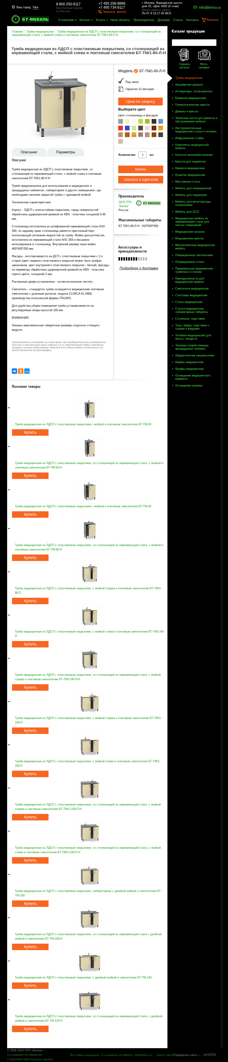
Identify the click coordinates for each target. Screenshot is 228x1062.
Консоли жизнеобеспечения (194, 154)
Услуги (100, 20)
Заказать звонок (114, 11)
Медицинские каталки (190, 231)
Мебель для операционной (193, 188)
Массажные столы (187, 181)
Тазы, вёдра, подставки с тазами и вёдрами (192, 327)
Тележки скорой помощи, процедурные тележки (192, 347)
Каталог (84, 20)
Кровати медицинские (190, 168)
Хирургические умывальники (194, 355)
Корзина (213, 19)
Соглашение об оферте (116, 1055)
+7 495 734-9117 (111, 7)
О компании (66, 20)
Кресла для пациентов (190, 161)
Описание (29, 152)
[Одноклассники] (20, 371)
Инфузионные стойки (189, 138)
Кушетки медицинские (190, 175)
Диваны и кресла (186, 111)
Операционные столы (189, 261)
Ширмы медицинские (189, 362)
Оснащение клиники (188, 385)
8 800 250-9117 (68, 4)
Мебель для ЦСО (187, 211)
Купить (30, 432)
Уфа (35, 7)
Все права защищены (84, 1055)
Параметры (65, 152)
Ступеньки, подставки (190, 318)
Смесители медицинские (192, 288)
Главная (17, 31)
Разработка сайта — (187, 1055)
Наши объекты (120, 20)
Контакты (192, 20)
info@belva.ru (143, 1055)
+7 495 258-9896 (111, 3)
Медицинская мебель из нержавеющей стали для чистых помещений (192, 222)
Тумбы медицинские (40, 31)
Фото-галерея (204, 65)
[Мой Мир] (27, 371)
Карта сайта (165, 1055)
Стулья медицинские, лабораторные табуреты (191, 310)
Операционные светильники (194, 255)
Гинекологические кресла (192, 104)
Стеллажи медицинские (191, 295)
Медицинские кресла (189, 238)
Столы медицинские (188, 302)
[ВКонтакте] (14, 371)
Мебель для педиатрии (191, 195)
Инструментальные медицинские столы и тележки (195, 129)
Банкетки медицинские (190, 98)
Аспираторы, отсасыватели (193, 91)
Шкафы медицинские (189, 368)
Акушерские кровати (189, 84)
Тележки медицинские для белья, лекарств (193, 337)
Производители (143, 20)
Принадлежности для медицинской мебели (189, 280)
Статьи (178, 20)
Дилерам (164, 20)
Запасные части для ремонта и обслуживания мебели (196, 119)
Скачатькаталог (184, 65)
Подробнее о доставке (139, 268)
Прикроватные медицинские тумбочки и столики (194, 270)
